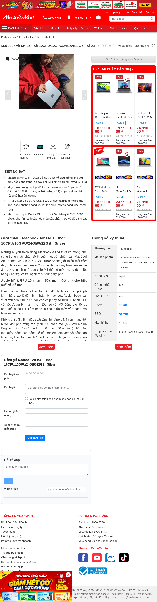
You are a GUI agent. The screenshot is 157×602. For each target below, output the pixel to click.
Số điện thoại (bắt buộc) (12, 426)
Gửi (9, 480)
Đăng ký (150, 12)
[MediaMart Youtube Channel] (97, 557)
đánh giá (127, 45)
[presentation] (8, 95)
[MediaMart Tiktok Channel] (124, 557)
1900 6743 (100, 531)
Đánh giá (9, 387)
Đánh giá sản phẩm (12, 376)
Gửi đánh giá (35, 437)
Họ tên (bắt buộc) (11, 413)
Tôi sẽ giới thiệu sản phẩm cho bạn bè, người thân (56, 401)
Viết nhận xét (142, 45)
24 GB (123, 305)
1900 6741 (85, 531)
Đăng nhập (137, 12)
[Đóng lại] (68, 574)
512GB (123, 314)
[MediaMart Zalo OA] (110, 557)
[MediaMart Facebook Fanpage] (83, 557)
